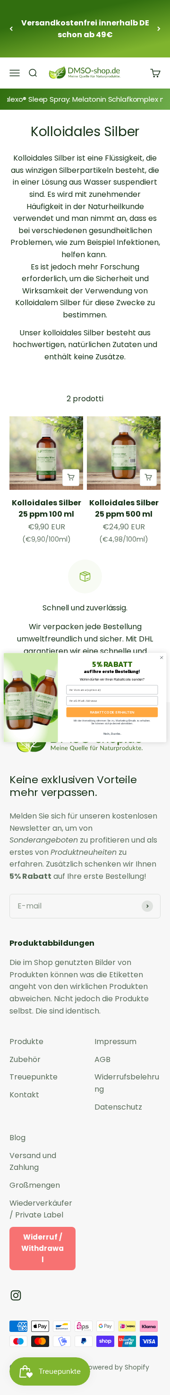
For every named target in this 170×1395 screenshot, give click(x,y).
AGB (102, 1059)
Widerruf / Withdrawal (42, 1248)
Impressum (115, 1041)
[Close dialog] (161, 657)
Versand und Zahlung (32, 1161)
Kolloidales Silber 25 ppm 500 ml (124, 508)
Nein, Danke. (112, 734)
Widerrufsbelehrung (126, 1083)
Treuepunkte (33, 1076)
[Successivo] (159, 29)
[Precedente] (11, 29)
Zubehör (25, 1059)
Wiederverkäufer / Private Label (40, 1209)
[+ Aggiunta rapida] (70, 477)
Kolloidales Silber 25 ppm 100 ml (46, 508)
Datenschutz (118, 1107)
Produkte (26, 1041)
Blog (17, 1137)
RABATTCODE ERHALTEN (112, 712)
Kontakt (24, 1094)
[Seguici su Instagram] (15, 1295)
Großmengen (34, 1185)
